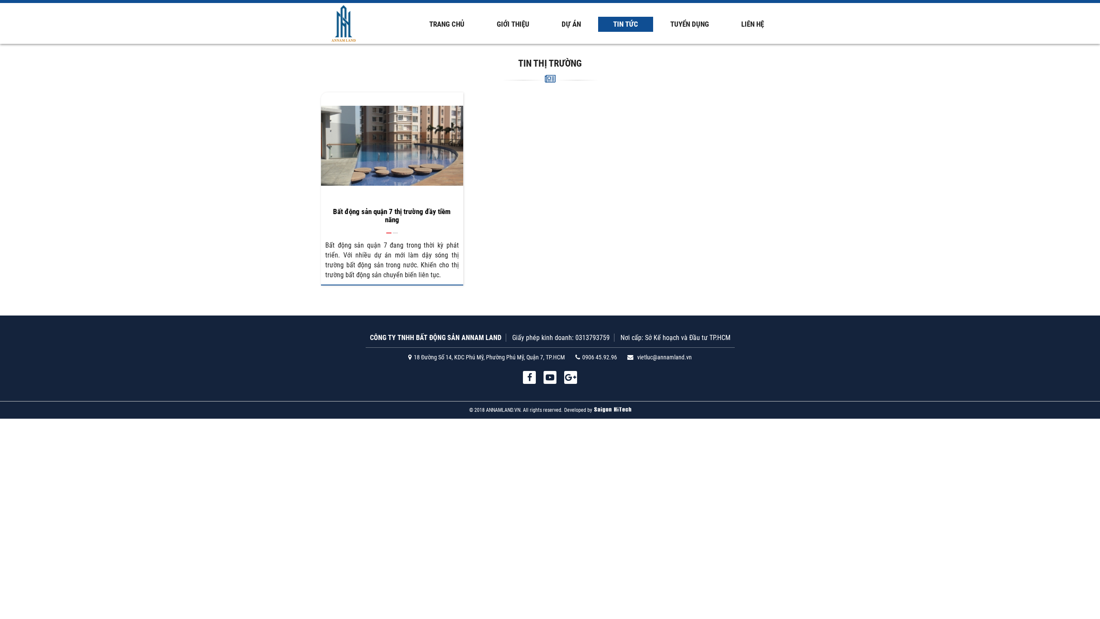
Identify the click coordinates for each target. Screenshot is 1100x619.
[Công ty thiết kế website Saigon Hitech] (612, 410)
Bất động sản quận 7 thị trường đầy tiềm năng (392, 215)
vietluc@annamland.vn (664, 357)
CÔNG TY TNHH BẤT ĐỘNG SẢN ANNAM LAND (435, 338)
